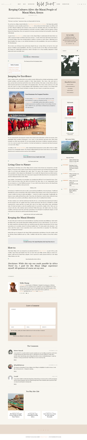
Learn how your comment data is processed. (42, 336)
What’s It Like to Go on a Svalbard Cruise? (74, 175)
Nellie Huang (24, 283)
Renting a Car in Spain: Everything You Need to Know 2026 (73, 167)
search (2, 4)
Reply (15, 359)
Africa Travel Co (43, 250)
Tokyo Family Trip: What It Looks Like (74, 160)
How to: (10, 72)
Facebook (34, 291)
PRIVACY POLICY (44, 436)
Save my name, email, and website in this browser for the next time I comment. (28, 330)
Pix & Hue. (59, 436)
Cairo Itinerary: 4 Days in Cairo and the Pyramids (49, 415)
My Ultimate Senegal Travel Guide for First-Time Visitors (15, 415)
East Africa (31, 25)
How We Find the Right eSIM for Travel (73, 191)
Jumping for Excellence (14, 67)
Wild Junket (45, 4)
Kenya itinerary (18, 35)
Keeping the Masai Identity (15, 70)
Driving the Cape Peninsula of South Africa (33, 415)
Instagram (40, 291)
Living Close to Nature (14, 69)
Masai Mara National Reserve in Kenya (37, 24)
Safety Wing (35, 98)
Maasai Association (21, 147)
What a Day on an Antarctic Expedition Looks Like (73, 183)
